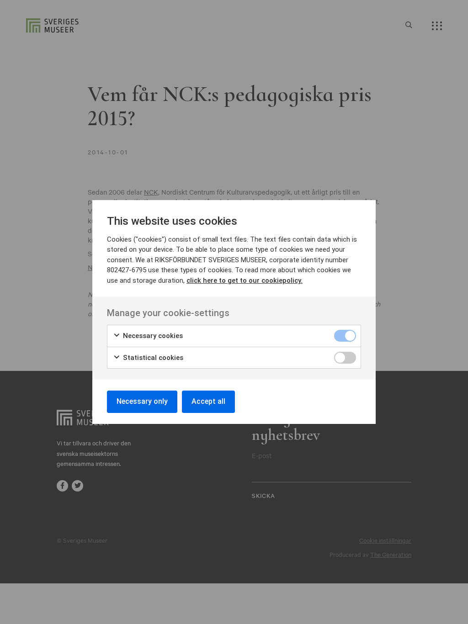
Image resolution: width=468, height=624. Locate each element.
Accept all (208, 401)
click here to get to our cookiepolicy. (244, 280)
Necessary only (142, 401)
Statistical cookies (152, 358)
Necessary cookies (152, 336)
